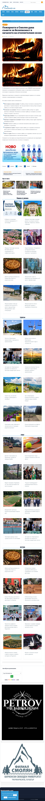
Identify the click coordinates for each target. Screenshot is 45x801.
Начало (3, 11)
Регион (12, 11)
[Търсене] (42, 2)
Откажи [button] (5, 797)
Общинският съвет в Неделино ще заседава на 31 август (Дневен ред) (32, 278)
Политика (16, 11)
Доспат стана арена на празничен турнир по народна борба (11, 457)
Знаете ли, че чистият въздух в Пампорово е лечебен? (11, 397)
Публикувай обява (6, 2)
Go (12, 676)
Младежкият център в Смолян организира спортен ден (12, 511)
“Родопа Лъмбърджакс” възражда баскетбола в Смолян (31, 484)
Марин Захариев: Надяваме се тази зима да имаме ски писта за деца (12, 484)
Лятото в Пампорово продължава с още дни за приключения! (11, 340)
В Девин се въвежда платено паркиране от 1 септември (11, 221)
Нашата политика (12, 797)
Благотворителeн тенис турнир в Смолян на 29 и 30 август (32, 457)
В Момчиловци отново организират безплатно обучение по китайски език (32, 598)
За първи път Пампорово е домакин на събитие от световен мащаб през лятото (12, 368)
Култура (36, 11)
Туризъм (40, 11)
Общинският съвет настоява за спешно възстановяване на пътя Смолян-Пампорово (22, 193)
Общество (27, 11)
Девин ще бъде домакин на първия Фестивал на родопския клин (12, 278)
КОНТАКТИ (21, 2)
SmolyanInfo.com (7, 791)
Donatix (36, 799)
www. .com (12, 679)
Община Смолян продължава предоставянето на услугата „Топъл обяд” (8, 193)
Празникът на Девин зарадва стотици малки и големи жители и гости (32, 625)
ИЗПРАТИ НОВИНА (16, 2)
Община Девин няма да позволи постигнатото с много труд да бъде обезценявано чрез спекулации (11, 307)
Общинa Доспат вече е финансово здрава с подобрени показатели (31, 305)
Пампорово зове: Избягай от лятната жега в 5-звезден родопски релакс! (12, 426)
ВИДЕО (11, 2)
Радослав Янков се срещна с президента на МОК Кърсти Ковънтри (32, 511)
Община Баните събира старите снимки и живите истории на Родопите (11, 654)
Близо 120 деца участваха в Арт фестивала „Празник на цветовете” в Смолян (12, 598)
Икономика (22, 11)
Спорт (3, 14)
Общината (8, 11)
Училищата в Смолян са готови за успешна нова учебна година (35, 192)
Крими (32, 11)
